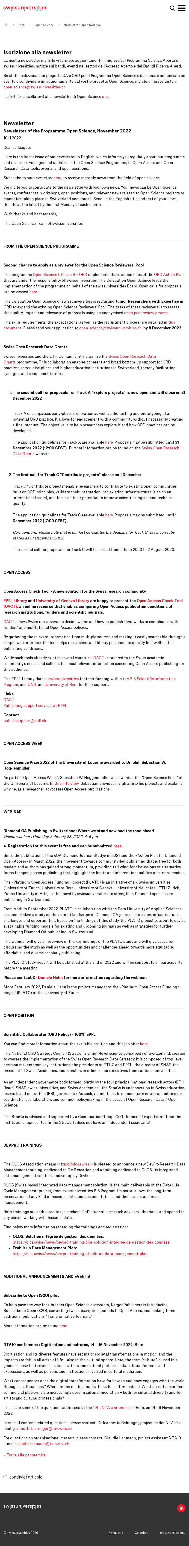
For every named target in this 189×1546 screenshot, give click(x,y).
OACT (9, 622)
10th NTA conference (111, 1408)
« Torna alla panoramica (24, 1455)
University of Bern (62, 685)
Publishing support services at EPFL (35, 706)
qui (105, 97)
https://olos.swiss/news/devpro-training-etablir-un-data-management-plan (80, 1254)
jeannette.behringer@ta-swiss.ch (42, 1429)
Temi (21, 25)
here (57, 178)
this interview (66, 783)
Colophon (141, 1532)
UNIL (32, 685)
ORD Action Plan (169, 275)
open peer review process (146, 313)
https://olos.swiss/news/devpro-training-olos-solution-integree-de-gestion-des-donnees (91, 1242)
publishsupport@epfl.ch (24, 721)
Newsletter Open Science (82, 25)
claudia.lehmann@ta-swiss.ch (43, 1444)
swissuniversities (63, 679)
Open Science (44, 25)
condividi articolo (25, 1477)
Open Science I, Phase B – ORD (60, 275)
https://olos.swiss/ (75, 1164)
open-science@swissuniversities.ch (34, 87)
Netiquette (116, 1532)
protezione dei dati (173, 1532)
